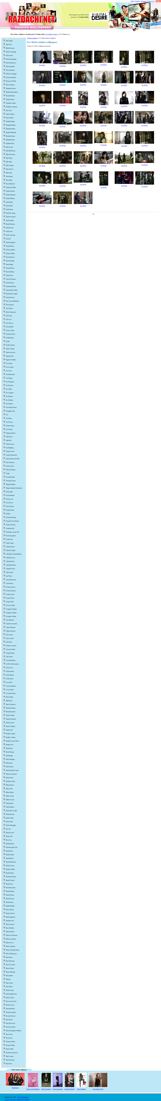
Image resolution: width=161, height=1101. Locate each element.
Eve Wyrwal (9, 422)
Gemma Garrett (10, 594)
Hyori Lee (9, 840)
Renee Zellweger (10, 972)
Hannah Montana (11, 708)
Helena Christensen (11, 774)
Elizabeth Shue (10, 143)
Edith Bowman (10, 48)
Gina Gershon (10, 638)
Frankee (8, 514)
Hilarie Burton (10, 785)
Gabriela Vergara (10, 550)
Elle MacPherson (10, 151)
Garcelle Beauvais (11, 580)
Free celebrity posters (51, 34)
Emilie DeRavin (10, 198)
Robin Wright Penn (11, 994)
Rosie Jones (9, 1034)
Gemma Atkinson (11, 591)
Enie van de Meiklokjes (12, 301)
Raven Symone (10, 924)
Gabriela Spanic (10, 547)
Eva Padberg (9, 400)
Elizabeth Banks (10, 121)
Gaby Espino (9, 572)
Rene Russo (9, 957)
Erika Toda (9, 316)
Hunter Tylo (9, 836)
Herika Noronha (10, 781)
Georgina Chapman (11, 609)
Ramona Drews (10, 913)
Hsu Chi (8, 829)
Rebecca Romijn (10, 946)
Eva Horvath (9, 385)
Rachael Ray (9, 851)
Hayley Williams (10, 726)
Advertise (143, 1)
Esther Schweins (10, 352)
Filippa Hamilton (10, 484)
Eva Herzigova (10, 382)
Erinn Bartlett (9, 327)
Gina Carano (9, 635)
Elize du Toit (9, 147)
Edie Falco (9, 44)
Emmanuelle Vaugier (11, 294)
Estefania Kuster (10, 334)
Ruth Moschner (10, 1060)
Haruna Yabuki (10, 715)
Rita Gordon (9, 983)
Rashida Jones (10, 920)
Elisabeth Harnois (11, 88)
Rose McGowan (10, 1023)
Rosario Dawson (10, 1016)
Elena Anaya (9, 55)
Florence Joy (9, 499)
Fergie (7, 473)
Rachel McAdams (11, 876)
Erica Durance (10, 305)
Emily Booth (9, 209)
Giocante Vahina (10, 649)
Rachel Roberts (10, 891)
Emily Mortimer (10, 224)
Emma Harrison (10, 257)
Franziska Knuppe (11, 517)
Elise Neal (9, 110)
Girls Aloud (9, 657)
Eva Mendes (9, 396)
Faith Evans (9, 437)
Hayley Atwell (10, 723)
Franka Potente (10, 510)
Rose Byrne (9, 1019)
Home (132, 1)
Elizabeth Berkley (11, 125)
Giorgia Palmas (10, 653)
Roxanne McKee (10, 1041)
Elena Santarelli (10, 66)
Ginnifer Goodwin (11, 646)
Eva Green (9, 371)
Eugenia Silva (10, 356)
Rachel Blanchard (11, 862)
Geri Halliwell (10, 620)
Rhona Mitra (9, 975)
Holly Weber (9, 821)
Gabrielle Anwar (10, 558)
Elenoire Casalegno (11, 74)
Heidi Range (9, 756)
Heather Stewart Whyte (12, 741)
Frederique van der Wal (12, 532)
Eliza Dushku (9, 118)
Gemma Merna (10, 598)
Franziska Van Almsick (12, 521)
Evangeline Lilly (10, 411)
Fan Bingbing (10, 448)
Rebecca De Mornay (11, 935)
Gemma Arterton (10, 587)
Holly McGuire (10, 814)
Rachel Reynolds (10, 887)
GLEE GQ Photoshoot (12, 664)
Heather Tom (9, 745)
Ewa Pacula (9, 429)
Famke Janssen (10, 444)
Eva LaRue (9, 389)
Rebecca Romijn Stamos (12, 950)
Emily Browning (10, 213)
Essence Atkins (10, 330)
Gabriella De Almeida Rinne (14, 554)
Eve (7, 415)
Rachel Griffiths (10, 869)
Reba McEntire (10, 931)
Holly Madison (10, 807)
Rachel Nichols (10, 880)
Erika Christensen (11, 312)
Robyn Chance (10, 997)
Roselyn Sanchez (10, 1027)
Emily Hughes (10, 220)
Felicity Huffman (10, 470)
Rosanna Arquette (11, 1012)
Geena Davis (9, 583)
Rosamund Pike (10, 1008)
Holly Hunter (9, 803)
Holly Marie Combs (11, 810)
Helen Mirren (9, 767)
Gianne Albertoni (10, 627)
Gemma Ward (10, 602)
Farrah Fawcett (10, 451)
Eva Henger (9, 378)
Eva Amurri (9, 363)
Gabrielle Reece (10, 561)
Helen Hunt (9, 763)
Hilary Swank (10, 796)
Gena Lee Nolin (10, 605)
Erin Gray (8, 319)
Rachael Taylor (10, 854)
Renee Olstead (10, 968)
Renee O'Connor (10, 964)
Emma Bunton (10, 246)
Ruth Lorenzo (10, 1056)
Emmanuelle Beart (11, 286)
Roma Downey (10, 1005)
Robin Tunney (10, 990)
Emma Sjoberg (10, 272)
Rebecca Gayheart (11, 939)
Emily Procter (10, 228)
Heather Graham (10, 734)
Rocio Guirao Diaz (11, 1001)
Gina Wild (9, 642)
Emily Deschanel (10, 217)
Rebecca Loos (10, 942)
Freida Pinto (9, 539)
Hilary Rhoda (9, 792)
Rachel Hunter (10, 873)
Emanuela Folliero (11, 187)
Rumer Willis (9, 1049)
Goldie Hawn (9, 679)
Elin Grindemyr (10, 85)
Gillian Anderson (10, 631)
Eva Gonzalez (10, 367)
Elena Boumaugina (11, 59)
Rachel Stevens (10, 898)
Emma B (8, 239)
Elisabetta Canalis (11, 103)
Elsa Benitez (9, 176)
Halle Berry (9, 701)
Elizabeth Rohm (10, 140)
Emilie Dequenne (10, 195)
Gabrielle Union (10, 569)
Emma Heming (10, 261)
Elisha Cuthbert (10, 114)
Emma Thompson (11, 279)
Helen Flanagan (10, 759)
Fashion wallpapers (32, 38)
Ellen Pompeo (10, 165)
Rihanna (8, 979)
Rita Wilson (9, 986)
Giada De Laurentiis (11, 624)
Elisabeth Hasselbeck (12, 92)
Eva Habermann (10, 374)
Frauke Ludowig (10, 525)
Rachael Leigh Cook (11, 847)
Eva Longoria (9, 393)
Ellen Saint (9, 173)
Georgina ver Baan (11, 613)
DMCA (158, 1)
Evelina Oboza (10, 426)
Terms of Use (151, 1)
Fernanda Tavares (11, 481)
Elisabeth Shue (10, 99)
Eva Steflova (9, 404)
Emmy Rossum (10, 297)
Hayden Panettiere (11, 719)
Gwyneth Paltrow (11, 693)
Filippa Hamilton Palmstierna (14, 488)
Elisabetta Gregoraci (11, 107)
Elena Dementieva (11, 63)
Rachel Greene (10, 865)
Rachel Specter (10, 895)
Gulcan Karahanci (11, 686)
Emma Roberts (10, 268)
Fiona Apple (9, 492)
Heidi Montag (10, 752)
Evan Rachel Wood (11, 407)
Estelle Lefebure (10, 345)
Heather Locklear (10, 737)
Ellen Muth (9, 158)
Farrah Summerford (11, 455)
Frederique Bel (10, 528)
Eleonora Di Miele (11, 81)
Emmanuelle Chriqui (11, 290)
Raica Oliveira (10, 909)
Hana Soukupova (11, 704)
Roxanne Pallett (10, 1045)
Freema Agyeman (11, 536)
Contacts (137, 1)
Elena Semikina (10, 70)
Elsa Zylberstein (10, 184)
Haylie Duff (9, 730)
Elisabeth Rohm (10, 96)
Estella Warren (10, 338)
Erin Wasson (9, 323)
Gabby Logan (10, 543)
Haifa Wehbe (9, 697)
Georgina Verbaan (11, 616)
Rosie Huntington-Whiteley (13, 1030)
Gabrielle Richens (11, 565)
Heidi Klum (9, 748)
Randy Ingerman (10, 917)
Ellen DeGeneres (10, 154)
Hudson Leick (10, 832)
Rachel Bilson (10, 858)
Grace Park (9, 682)
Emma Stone (9, 275)
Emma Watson (10, 283)
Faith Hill (8, 440)
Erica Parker (9, 308)
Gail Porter (9, 576)
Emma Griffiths (10, 253)
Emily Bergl (9, 202)
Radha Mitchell (10, 906)
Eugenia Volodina (11, 360)
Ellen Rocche (9, 169)
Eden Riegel (9, 41)
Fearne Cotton (10, 466)
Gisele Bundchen (10, 660)
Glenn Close (9, 668)
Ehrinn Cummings (11, 52)
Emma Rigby (9, 264)
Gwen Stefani (10, 690)
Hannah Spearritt (10, 712)
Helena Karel (9, 778)
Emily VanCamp (10, 235)
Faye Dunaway (10, 462)
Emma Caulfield (10, 250)
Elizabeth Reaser (10, 136)
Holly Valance (10, 818)
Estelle (8, 341)
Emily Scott (9, 231)
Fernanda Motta (10, 477)
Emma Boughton (10, 242)
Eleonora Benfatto (11, 77)
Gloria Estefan (10, 671)
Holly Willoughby (11, 825)
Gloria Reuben (10, 675)
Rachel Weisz (9, 902)
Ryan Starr (9, 1063)
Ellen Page (9, 162)
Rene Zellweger (10, 961)
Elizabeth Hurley (10, 129)
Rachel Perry (9, 884)
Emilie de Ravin (10, 191)
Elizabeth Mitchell (11, 132)
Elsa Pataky (9, 180)
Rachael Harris (10, 843)
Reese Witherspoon (11, 953)
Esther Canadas (10, 349)
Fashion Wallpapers (23, 1097)
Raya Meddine (10, 928)
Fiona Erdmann (10, 495)
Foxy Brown (9, 503)
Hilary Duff (9, 789)
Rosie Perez (9, 1038)
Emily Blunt (9, 206)
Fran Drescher (10, 506)
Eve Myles (42, 65)
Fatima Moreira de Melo (12, 459)
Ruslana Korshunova (12, 1052)
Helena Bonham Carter (12, 770)
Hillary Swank (10, 800)
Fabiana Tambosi (10, 433)
